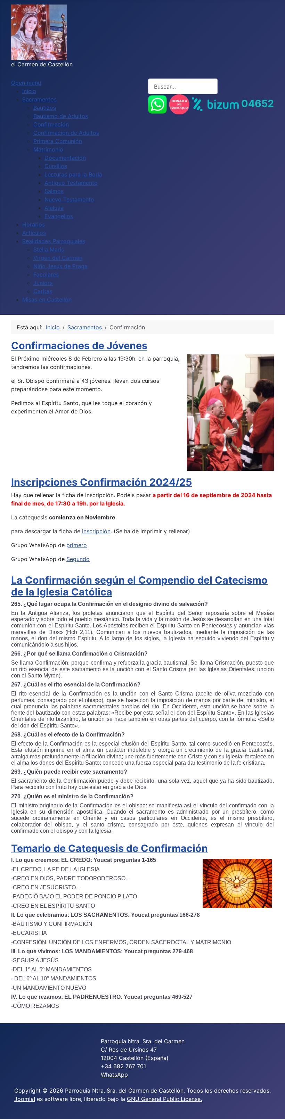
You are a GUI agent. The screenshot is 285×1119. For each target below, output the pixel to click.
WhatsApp (114, 1074)
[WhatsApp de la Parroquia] (157, 103)
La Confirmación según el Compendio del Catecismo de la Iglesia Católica (139, 586)
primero (76, 545)
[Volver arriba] (272, 1106)
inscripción (96, 531)
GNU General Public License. (164, 1098)
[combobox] (183, 86)
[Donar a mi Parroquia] (179, 103)
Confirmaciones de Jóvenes (79, 345)
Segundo (78, 559)
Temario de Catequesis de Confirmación (109, 848)
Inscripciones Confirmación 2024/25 (101, 482)
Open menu (26, 82)
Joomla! (24, 1098)
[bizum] (215, 103)
